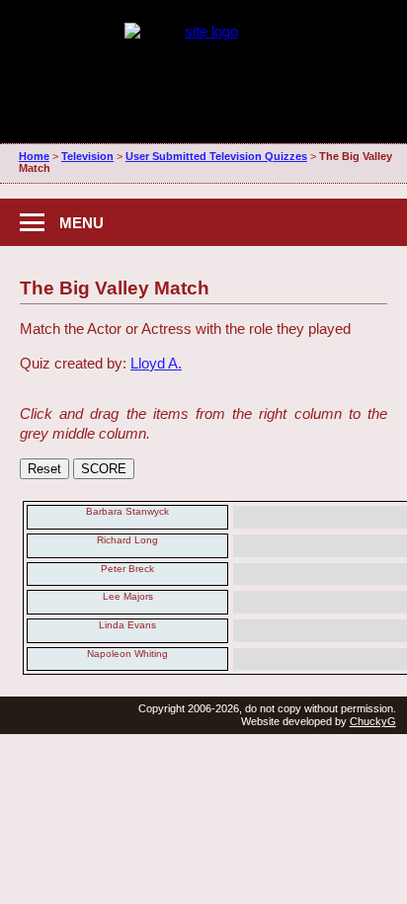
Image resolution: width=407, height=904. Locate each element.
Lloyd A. (156, 363)
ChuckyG (373, 721)
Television (87, 156)
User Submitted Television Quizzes (216, 156)
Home (34, 156)
